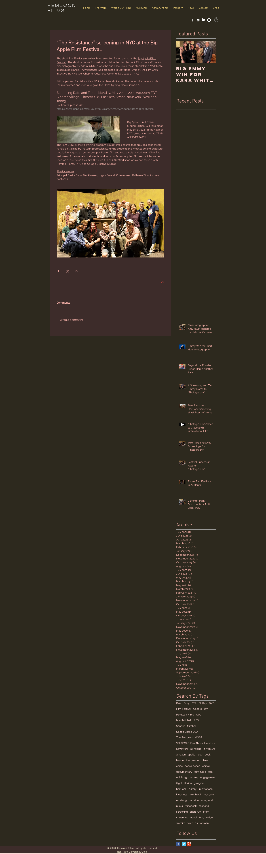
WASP (198, 737)
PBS (196, 720)
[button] (216, 19)
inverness (181, 794)
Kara (198, 714)
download (200, 771)
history (193, 788)
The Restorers (184, 737)
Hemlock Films (185, 714)
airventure (209, 748)
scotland (204, 805)
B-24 (179, 703)
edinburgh (182, 777)
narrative (194, 800)
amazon (181, 754)
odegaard (207, 800)
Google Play (200, 708)
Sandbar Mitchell (186, 726)
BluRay (203, 703)
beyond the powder (188, 760)
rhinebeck (191, 805)
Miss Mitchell (184, 720)
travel (193, 817)
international (206, 788)
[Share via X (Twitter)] (67, 271)
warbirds (192, 823)
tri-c (201, 817)
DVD (211, 703)
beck (207, 754)
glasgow (199, 783)
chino (179, 765)
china (205, 760)
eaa (210, 771)
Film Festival (183, 708)
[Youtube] (209, 20)
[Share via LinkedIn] (76, 271)
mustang (181, 800)
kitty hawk (195, 794)
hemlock (181, 788)
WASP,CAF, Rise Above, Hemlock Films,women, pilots (196, 743)
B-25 (186, 703)
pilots (179, 805)
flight (179, 783)
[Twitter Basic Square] (184, 844)
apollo (191, 754)
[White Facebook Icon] (193, 20)
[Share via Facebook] (58, 271)
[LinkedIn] (203, 20)
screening (182, 811)
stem (206, 811)
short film (195, 811)
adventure (182, 748)
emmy (194, 777)
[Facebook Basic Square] (178, 844)
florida (188, 783)
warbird (180, 823)
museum (209, 794)
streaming (182, 817)
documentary (184, 771)
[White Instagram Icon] (198, 20)
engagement (208, 777)
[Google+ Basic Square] (189, 844)
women (204, 823)
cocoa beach (192, 765)
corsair (206, 765)
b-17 (199, 754)
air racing (195, 748)
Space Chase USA (187, 731)
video (209, 817)
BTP (193, 703)
